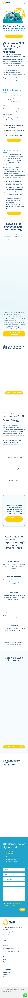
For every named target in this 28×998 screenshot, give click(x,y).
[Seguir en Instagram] (14, 996)
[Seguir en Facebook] (11, 996)
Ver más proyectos (14, 393)
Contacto (5, 981)
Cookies (23, 989)
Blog (4, 976)
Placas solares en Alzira (14, 357)
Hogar (4, 959)
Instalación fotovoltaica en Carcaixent (14, 371)
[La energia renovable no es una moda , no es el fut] (14, 774)
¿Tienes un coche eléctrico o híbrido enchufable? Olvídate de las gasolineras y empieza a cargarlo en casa (13, 680)
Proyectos (5, 974)
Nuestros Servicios (7, 991)
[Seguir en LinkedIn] (17, 996)
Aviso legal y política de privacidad (11, 989)
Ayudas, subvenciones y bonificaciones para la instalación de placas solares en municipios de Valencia (13, 732)
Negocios (5, 962)
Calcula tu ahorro (14, 36)
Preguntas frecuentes (9, 979)
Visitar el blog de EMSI (14, 746)
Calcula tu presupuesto (14, 519)
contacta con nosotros (14, 334)
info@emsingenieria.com (9, 932)
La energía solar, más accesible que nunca (13, 702)
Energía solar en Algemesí (14, 384)
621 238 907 (9, 853)
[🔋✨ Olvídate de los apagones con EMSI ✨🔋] (14, 812)
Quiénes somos (7, 972)
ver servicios (14, 140)
